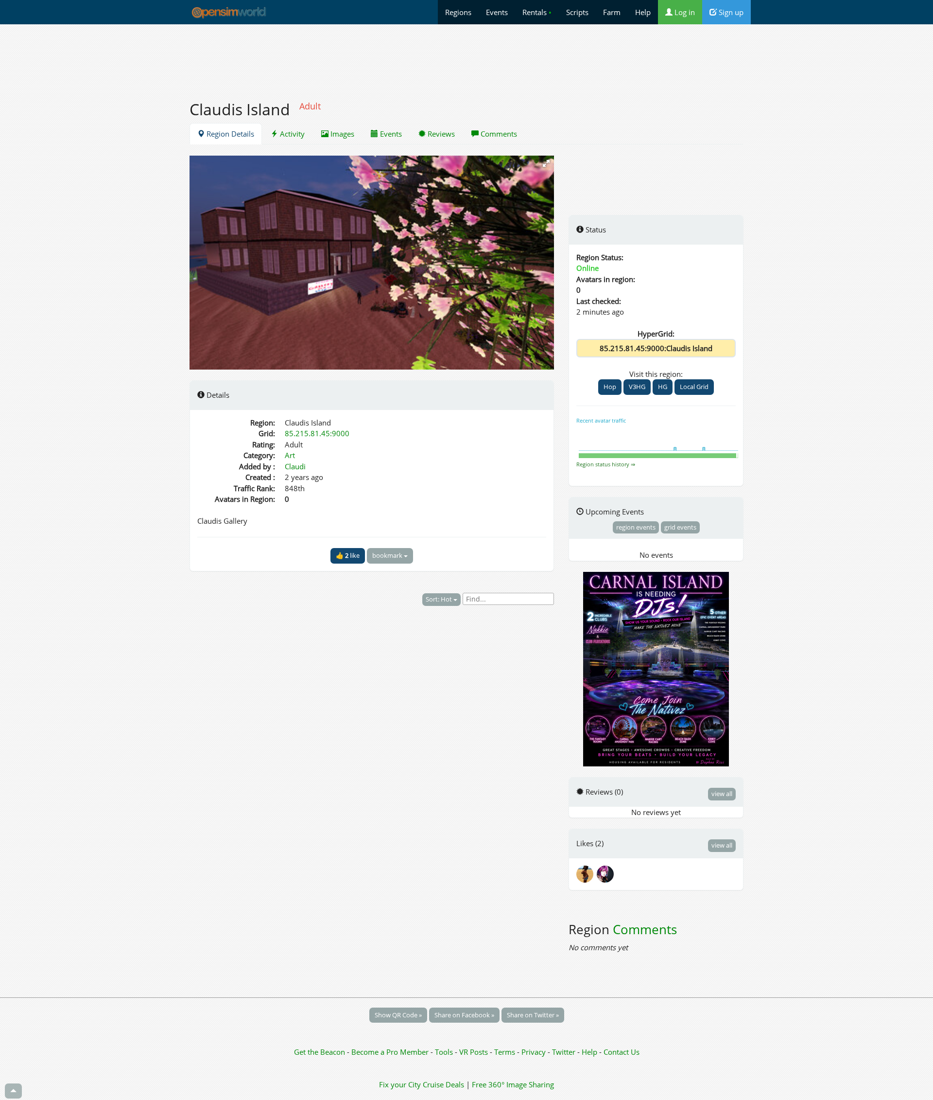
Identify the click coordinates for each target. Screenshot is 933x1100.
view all (721, 793)
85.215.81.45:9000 (317, 433)
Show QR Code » (398, 1015)
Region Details (229, 134)
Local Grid (694, 386)
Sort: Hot (439, 599)
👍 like (348, 555)
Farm (612, 12)
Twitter (563, 1052)
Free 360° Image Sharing (513, 1084)
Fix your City (400, 1084)
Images (341, 134)
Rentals (537, 12)
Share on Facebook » (464, 1015)
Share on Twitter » (533, 1015)
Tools (445, 1052)
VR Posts (474, 1052)
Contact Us (621, 1052)
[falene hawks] (586, 873)
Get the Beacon (319, 1052)
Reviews (440, 134)
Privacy (533, 1052)
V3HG (637, 386)
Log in (684, 12)
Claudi (295, 466)
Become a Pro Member (391, 1052)
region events (636, 527)
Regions (458, 12)
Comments (498, 134)
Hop (610, 386)
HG (662, 386)
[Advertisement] (466, 57)
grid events (680, 527)
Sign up (730, 12)
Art (290, 455)
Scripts (577, 12)
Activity (291, 134)
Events (497, 12)
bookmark (388, 555)
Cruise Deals (443, 1084)
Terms (505, 1052)
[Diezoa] (606, 873)
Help (643, 12)
